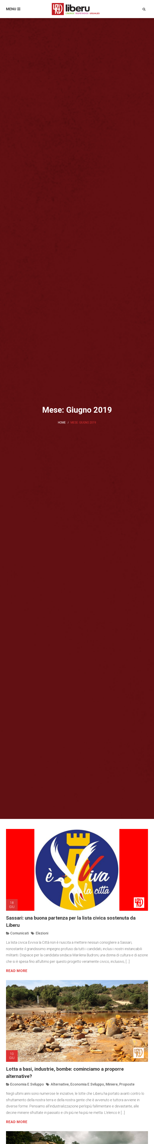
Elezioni (42, 933)
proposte (127, 1084)
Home (62, 422)
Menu (11, 9)
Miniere (112, 1084)
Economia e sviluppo (27, 1084)
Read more (16, 971)
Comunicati (19, 933)
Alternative (60, 1084)
